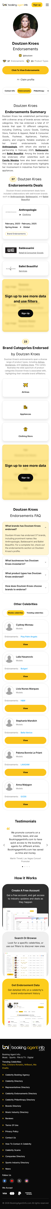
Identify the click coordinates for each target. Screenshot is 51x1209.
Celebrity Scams (13, 1150)
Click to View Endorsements (25, 70)
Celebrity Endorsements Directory (21, 1093)
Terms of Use (11, 1125)
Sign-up (26, 313)
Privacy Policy (11, 1131)
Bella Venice (26, 732)
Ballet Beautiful (15, 153)
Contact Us (10, 1137)
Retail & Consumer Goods (31, 253)
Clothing (26, 214)
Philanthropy (39, 91)
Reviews (9, 1118)
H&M (23, 700)
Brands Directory (13, 1106)
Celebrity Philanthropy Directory (20, 1099)
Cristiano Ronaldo (15, 1064)
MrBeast (28, 1064)
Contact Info (10, 91)
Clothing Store (27, 365)
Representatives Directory (17, 1087)
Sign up (37, 5)
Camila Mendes (10, 160)
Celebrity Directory (14, 1081)
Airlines (41, 362)
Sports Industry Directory (17, 1162)
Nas (4, 1064)
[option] (25, 845)
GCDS (23, 796)
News (8, 1169)
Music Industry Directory (16, 1112)
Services (23, 271)
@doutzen (27, 55)
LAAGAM (25, 764)
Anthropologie (9, 146)
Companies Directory (15, 1156)
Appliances (10, 365)
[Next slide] (47, 845)
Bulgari (24, 668)
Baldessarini (41, 150)
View (25, 644)
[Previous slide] (4, 845)
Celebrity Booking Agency (17, 1075)
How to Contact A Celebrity (18, 1144)
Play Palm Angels (29, 636)
